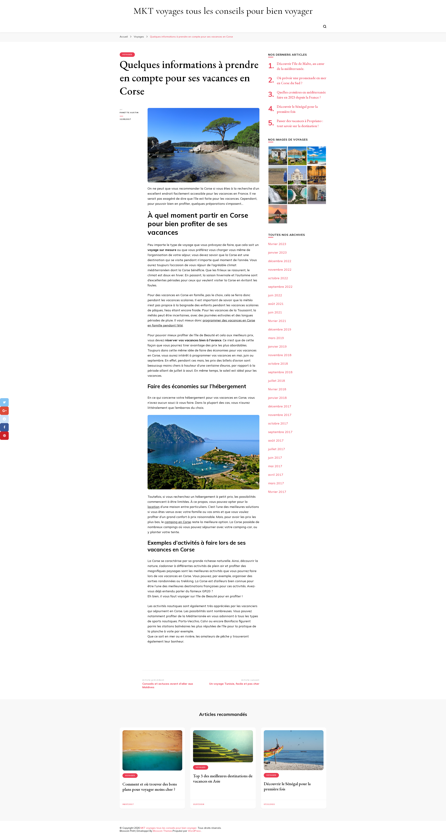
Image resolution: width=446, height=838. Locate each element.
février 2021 (277, 321)
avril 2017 (275, 475)
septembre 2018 (280, 372)
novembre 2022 (279, 270)
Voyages (127, 54)
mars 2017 (276, 483)
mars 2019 (276, 338)
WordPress (194, 830)
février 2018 (277, 389)
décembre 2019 (279, 329)
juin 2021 (275, 312)
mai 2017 (275, 466)
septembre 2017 (280, 432)
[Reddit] (4, 419)
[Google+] (4, 411)
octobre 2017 (278, 423)
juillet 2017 (276, 449)
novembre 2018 (279, 355)
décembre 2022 (279, 261)
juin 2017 (275, 458)
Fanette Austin (129, 112)
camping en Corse (178, 522)
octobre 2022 (278, 278)
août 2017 (276, 440)
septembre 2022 (280, 287)
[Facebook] (4, 427)
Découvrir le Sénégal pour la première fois (287, 786)
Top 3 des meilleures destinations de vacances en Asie (222, 778)
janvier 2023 (277, 252)
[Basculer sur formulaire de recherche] (324, 26)
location (154, 507)
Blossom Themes (162, 830)
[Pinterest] (4, 435)
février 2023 (277, 244)
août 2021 (276, 304)
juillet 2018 (276, 381)
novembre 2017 (279, 415)
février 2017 (277, 492)
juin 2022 (275, 295)
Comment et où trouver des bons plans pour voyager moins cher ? (149, 786)
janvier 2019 (277, 346)
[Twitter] (4, 402)
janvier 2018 (277, 398)
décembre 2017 (279, 406)
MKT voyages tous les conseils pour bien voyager (223, 10)
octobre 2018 (278, 364)
